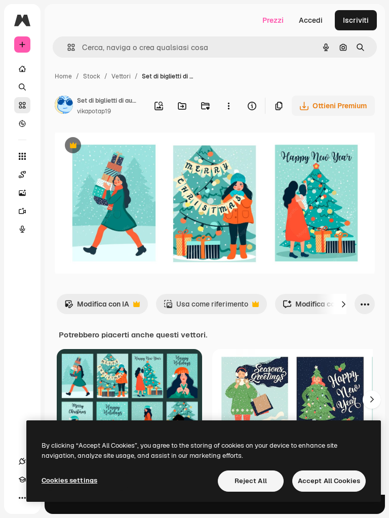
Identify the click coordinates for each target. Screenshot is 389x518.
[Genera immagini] (22, 193)
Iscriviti (356, 20)
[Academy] (22, 479)
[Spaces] (22, 174)
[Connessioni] (22, 461)
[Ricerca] (22, 87)
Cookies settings (69, 480)
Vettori (121, 76)
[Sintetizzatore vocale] (22, 229)
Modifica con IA (96, 306)
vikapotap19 (94, 111)
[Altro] (22, 498)
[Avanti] (343, 304)
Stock (91, 76)
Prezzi (273, 20)
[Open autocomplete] (67, 47)
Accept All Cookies (329, 481)
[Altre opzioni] (228, 106)
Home (63, 76)
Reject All (251, 481)
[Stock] (22, 105)
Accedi (311, 20)
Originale (121, 146)
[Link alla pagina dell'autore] (64, 106)
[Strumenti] (22, 156)
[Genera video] (22, 211)
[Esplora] (22, 123)
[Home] (22, 69)
